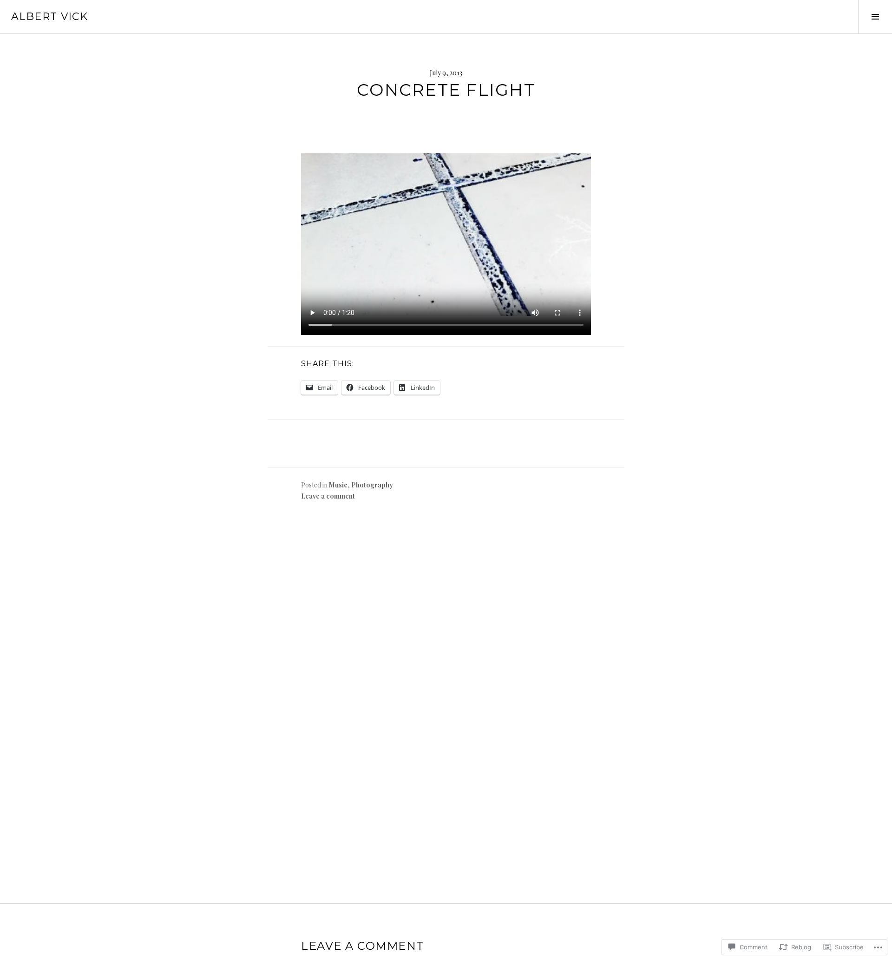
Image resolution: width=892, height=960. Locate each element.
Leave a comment (328, 496)
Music (338, 484)
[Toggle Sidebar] (875, 16)
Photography (372, 484)
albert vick (49, 16)
